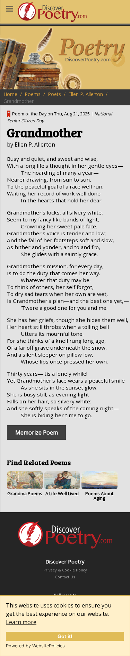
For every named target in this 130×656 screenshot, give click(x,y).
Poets (54, 94)
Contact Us (65, 576)
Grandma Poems (24, 493)
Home (10, 94)
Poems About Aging (99, 495)
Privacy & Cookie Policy (65, 569)
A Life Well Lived (62, 493)
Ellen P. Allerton (85, 94)
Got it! (65, 636)
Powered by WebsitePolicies (35, 645)
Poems (33, 94)
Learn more (21, 622)
